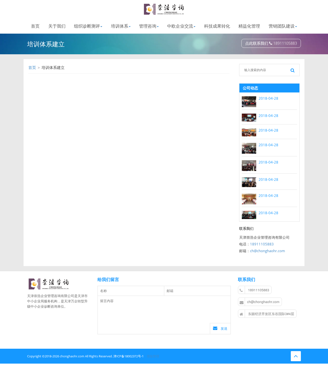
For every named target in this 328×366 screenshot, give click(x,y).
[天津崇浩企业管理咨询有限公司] (164, 9)
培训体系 (119, 26)
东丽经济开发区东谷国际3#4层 (270, 313)
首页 (35, 26)
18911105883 (262, 244)
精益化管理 (249, 26)
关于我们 (57, 26)
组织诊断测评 (87, 26)
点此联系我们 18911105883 (271, 43)
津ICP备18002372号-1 (128, 356)
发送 (223, 328)
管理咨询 (147, 26)
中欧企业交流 (180, 26)
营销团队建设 (282, 26)
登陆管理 (153, 356)
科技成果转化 (217, 26)
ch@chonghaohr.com (267, 250)
